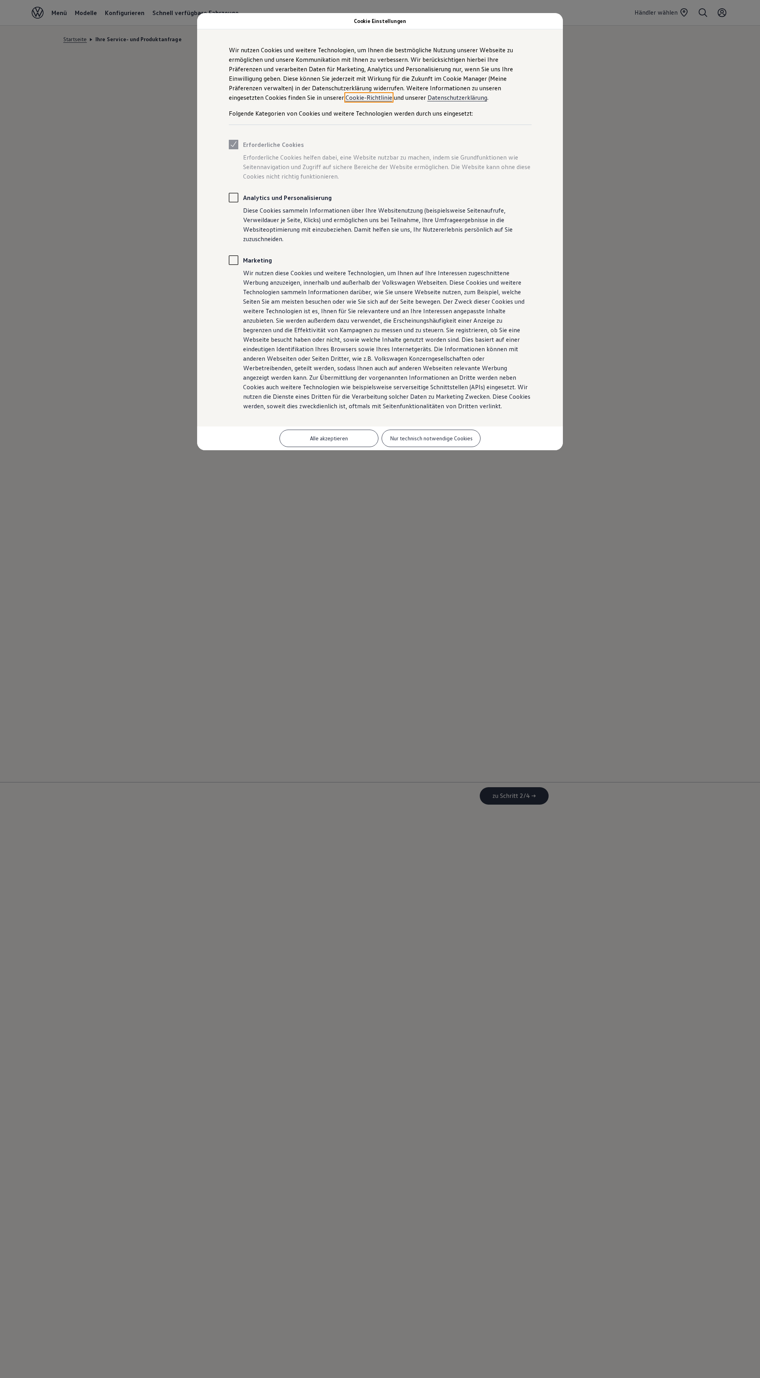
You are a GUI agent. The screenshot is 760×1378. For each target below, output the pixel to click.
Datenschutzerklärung (457, 97)
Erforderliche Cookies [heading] (273, 144)
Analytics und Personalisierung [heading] (287, 198)
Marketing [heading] (257, 260)
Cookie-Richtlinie (369, 97)
